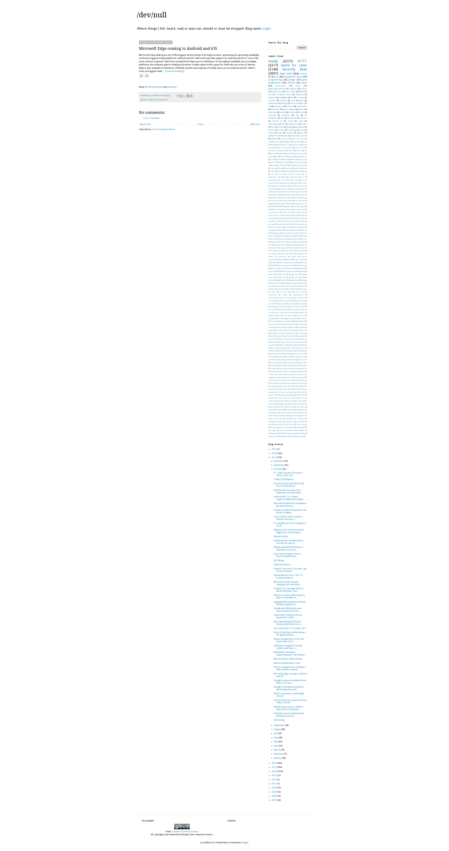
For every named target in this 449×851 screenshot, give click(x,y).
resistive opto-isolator (289, 365)
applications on (284, 192)
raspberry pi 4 (299, 357)
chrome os (277, 121)
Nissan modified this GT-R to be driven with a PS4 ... (289, 640)
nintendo (281, 330)
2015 (274, 767)
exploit (270, 156)
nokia (290, 330)
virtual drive (289, 422)
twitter (270, 416)
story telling (292, 398)
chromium (296, 145)
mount (301, 324)
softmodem (283, 389)
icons (274, 292)
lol (279, 315)
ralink (289, 357)
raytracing (293, 360)
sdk (291, 165)
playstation (282, 351)
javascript (272, 112)
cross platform (298, 227)
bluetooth (292, 118)
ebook (281, 153)
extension (282, 257)
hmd (272, 159)
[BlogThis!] (181, 95)
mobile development (276, 324)
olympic (278, 336)
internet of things (286, 298)
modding (292, 130)
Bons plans (291, 91)
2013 (274, 775)
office (270, 336)
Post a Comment (151, 118)
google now (281, 277)
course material (277, 227)
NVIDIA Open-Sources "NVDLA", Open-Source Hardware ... (289, 708)
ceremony (277, 209)
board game (281, 204)
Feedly (150, 100)
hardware (300, 127)
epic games (272, 254)
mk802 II (301, 321)
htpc (295, 289)
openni (281, 339)
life (292, 97)
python (300, 133)
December (279, 461)
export (270, 257)
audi (277, 195)
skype (305, 380)
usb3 (287, 419)
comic (294, 218)
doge (290, 245)
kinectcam (292, 304)
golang (290, 127)
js (286, 97)
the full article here (154, 87)
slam (273, 383)
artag (295, 192)
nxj (272, 333)
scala (288, 374)
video (280, 171)
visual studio (302, 424)
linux (276, 77)
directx (299, 150)
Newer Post (145, 124)
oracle (300, 339)
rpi (297, 371)
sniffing (304, 383)
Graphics (300, 94)
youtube (300, 436)
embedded (273, 103)
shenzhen (287, 380)
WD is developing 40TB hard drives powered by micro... (288, 622)
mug (287, 327)
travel (302, 413)
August (277, 729)
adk (284, 142)
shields (297, 380)
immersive (272, 295)
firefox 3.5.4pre (299, 260)
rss (269, 374)
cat (269, 209)
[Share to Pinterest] (191, 95)
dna (269, 245)
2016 (274, 763)
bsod (272, 206)
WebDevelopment (276, 89)
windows (286, 115)
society (273, 168)
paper (270, 133)
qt (269, 165)
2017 (274, 457)
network (271, 330)
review (289, 368)
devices (304, 239)
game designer (276, 268)
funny (280, 127)
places (289, 348)
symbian (281, 401)
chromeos (287, 209)
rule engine (278, 374)
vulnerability (289, 427)
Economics (293, 177)
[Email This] (178, 95)
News (301, 91)
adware (295, 183)
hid (303, 286)
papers (283, 342)
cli (296, 212)
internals (271, 298)
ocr (277, 333)
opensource (280, 86)
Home (200, 124)
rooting (273, 371)
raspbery (283, 360)
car (295, 206)
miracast (284, 321)
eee (283, 124)
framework (292, 263)
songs (294, 392)
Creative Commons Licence (185, 831)
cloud (300, 121)
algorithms (275, 186)
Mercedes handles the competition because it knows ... (290, 504)
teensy (273, 407)
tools (294, 413)
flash (275, 263)
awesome (274, 198)
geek (302, 268)
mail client (303, 159)
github (293, 89)
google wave (294, 280)
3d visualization (299, 139)
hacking (278, 286)
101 (273, 174)
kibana (293, 159)
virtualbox (301, 422)
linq (269, 312)
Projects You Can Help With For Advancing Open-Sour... (289, 589)
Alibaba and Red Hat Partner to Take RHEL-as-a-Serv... (288, 548)
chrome (303, 118)
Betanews (172, 87)
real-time (303, 360)
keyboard (282, 304)
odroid (284, 333)
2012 (274, 779)
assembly (296, 142)
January (278, 758)
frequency (303, 263)
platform (271, 351)
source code (272, 395)
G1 (303, 177)
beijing (304, 198)
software (294, 389)
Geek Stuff (158, 100)
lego (279, 309)
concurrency (291, 221)
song (281, 168)
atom (270, 195)
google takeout (281, 280)
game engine (288, 109)
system (300, 401)
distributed (300, 242)
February (278, 754)
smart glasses (292, 383)
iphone (271, 130)
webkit (274, 139)
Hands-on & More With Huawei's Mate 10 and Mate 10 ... (289, 596)
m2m (285, 315)
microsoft (294, 103)
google (291, 80)
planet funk (299, 348)
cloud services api (275, 215)
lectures (271, 309)
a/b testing (285, 180)
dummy (293, 248)
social (297, 386)
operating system (297, 162)
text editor (300, 407)
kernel (283, 112)
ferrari (283, 156)
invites (271, 301)
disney (291, 242)
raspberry (276, 165)
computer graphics (275, 221)
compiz (302, 218)
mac (292, 315)
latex (292, 307)
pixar (280, 133)
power (304, 351)
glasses (302, 271)
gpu (284, 283)
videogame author (275, 422)
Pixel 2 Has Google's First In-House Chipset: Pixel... (287, 555)
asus (305, 142)
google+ (304, 280)
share (278, 380)
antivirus (284, 189)
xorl (286, 436)
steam (280, 398)
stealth (271, 398)
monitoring (291, 324)
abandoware (299, 180)
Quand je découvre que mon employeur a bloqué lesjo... (288, 491)
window (301, 433)
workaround (272, 436)
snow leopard (287, 386)
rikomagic (298, 368)
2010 (274, 787)
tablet (290, 404)
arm (282, 118)
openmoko (272, 339)
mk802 (292, 321)
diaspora (274, 242)
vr (303, 103)
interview (300, 298)
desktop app (281, 239)
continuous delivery (299, 224)
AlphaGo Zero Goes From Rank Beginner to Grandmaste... (289, 531)
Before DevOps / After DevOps (288, 659)
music (298, 86)
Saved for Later (294, 65)
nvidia (304, 330)
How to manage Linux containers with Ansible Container (290, 668)
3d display (283, 174)
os (306, 339)
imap (302, 292)
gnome (271, 274)
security (283, 100)
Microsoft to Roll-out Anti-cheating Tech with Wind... (287, 583)
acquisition (286, 183)
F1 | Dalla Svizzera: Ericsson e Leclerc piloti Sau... (288, 474)
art (289, 142)
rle (306, 368)
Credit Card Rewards (283, 479)
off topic (301, 333)
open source (284, 162)
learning (301, 307)
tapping (304, 404)
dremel (304, 245)
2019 (274, 449)
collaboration (284, 218)
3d (269, 106)
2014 (274, 771)
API (269, 142)
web (293, 100)
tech (294, 136)
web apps (272, 430)
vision (291, 424)
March (277, 750)
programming (275, 80)
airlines (304, 183)
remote (296, 363)
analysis (301, 186)
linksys (301, 309)
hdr (297, 286)
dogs (297, 245)
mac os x (300, 315)
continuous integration (277, 150)
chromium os (299, 209)
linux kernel (280, 312)
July (276, 733)
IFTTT (166, 100)
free (272, 127)
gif (279, 271)
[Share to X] (184, 95)
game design (302, 265)
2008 (274, 796)
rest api (274, 368)
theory (270, 410)
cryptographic (273, 230)
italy (278, 301)
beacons (284, 198)
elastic (288, 153)
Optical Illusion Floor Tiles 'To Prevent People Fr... (288, 576)
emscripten (280, 251)
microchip (281, 318)
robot (285, 165)
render (304, 363)
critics (288, 227)
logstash (271, 315)
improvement (298, 295)
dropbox (283, 248)
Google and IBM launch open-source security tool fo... (288, 609)
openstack (291, 339)
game (291, 156)
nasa (294, 327)
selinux (289, 377)
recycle (273, 363)
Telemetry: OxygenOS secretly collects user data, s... (288, 646)
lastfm (284, 307)
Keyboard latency (282, 564)
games (301, 109)
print (287, 354)
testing (291, 407)
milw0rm (303, 318)
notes (297, 330)
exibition (300, 254)
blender (279, 145)
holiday (271, 289)
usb (280, 419)
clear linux (287, 212)
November (279, 465)
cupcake (288, 230)
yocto (292, 436)
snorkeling (275, 386)
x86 (297, 115)
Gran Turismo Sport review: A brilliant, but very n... (288, 517)
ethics (291, 254)
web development (287, 430)
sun (302, 398)
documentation (280, 245)
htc (290, 289)
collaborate (272, 218)
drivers (274, 248)
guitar (302, 283)
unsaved (272, 115)
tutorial (297, 168)
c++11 (287, 145)
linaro (293, 309)
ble (303, 201)
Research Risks (281, 536)
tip (281, 413)
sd (282, 377)
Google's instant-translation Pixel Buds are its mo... (290, 681)
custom (297, 230)
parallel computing (297, 342)
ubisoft (279, 416)
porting (289, 133)
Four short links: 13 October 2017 (290, 628)
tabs (296, 404)
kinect (281, 130)
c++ (290, 206)
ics (281, 292)
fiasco (288, 260)
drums (273, 153)
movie (301, 112)
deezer (289, 236)
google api (281, 274)
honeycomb (281, 289)
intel (286, 159)
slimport (281, 383)
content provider (283, 224)
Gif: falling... (279, 560)
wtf (281, 436)
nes (302, 130)
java (280, 97)
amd (292, 186)
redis (281, 363)
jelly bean (272, 304)
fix (269, 263)
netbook (301, 327)
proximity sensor (297, 354)
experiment (302, 106)
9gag (283, 177)
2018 (274, 453)
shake (270, 380)
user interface (298, 419)
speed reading (285, 395)
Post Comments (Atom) (163, 129)
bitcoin (285, 201)
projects (272, 100)
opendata (301, 336)
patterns (282, 345)
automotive (302, 195)
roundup (290, 371)
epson (283, 254)
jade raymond (299, 301)
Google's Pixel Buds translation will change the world (289, 688)
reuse (281, 368)
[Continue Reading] (174, 71)
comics (303, 74)
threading (279, 410)
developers (273, 124)
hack (270, 286)
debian (281, 236)
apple (293, 189)
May (276, 741)
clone (302, 212)
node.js (300, 97)
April (276, 746)
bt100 (279, 206)
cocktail (288, 215)
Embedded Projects (293, 77)
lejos (286, 309)
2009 (274, 792)
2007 (274, 800)
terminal (282, 407)
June (276, 737)
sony (302, 392)
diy (306, 150)
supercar (271, 401)
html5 (279, 159)
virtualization (273, 424)
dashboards (275, 233)
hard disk (288, 286)
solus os (285, 392)
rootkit (281, 371)
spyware (289, 168)
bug (285, 206)
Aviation (277, 142)
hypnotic (303, 289)
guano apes (293, 283)
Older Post (255, 124)
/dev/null (152, 15)
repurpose (274, 365)
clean (278, 212)
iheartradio (291, 292)
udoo (305, 168)
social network (301, 165)
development (294, 239)
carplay (302, 206)
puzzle (270, 357)
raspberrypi (272, 360)
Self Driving (279, 720)
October (278, 469)
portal (297, 351)
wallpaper (300, 427)
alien (285, 186)
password (272, 345)
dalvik (304, 230)
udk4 (286, 416)
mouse (271, 327)
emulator (301, 251)
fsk (272, 265)
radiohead (280, 357)
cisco (270, 212)
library (284, 103)
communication (286, 147)
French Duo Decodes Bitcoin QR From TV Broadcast (289, 484)
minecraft (274, 321)
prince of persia (276, 354)
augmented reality (288, 195)
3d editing (296, 174)
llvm (290, 312)
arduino (271, 97)
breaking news (301, 204)
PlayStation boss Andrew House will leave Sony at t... (289, 714)
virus (284, 424)
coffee (302, 215)
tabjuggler (280, 404)
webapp (301, 430)
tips (287, 413)
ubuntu (303, 136)
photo (298, 345)
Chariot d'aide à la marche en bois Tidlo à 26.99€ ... (290, 701)
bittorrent (295, 201)
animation (278, 106)
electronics (293, 124)
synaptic (291, 401)
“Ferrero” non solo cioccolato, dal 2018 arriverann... (290, 570)
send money (299, 377)
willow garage (290, 433)
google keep (293, 274)
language (274, 307)
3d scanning (285, 139)
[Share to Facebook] (188, 95)
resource (303, 365)
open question (289, 336)
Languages (272, 180)
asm (302, 192)
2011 (274, 783)
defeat (297, 236)
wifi (281, 433)
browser (290, 106)
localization (299, 312)
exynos (294, 257)
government (275, 283)
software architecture (277, 136)
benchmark (275, 201)
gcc (297, 268)
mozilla (279, 327)
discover (283, 242)
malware (271, 318)
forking (282, 263)
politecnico (277, 91)
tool (270, 94)
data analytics (295, 233)
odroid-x (292, 333)
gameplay (289, 268)
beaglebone (294, 198)
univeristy (295, 416)
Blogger (245, 842)
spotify (296, 395)
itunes (284, 301)
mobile (292, 112)
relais (288, 363)
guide (298, 156)
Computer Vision (284, 94)
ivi (291, 301)
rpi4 (302, 371)
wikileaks (297, 171)
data (284, 233)
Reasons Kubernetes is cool (287, 663)
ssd (303, 395)
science (296, 374)
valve (273, 171)
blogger (271, 204)
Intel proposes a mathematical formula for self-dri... (288, 541)
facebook (275, 109)
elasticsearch (299, 153)
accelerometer (273, 183)
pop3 (290, 351)
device (291, 150)
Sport (304, 83)
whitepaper (272, 433)
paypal (290, 345)
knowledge (303, 304)
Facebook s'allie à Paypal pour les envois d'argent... (290, 511)
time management (293, 410)
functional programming (285, 265)
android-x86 (272, 189)
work (301, 100)
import (284, 295)
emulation (291, 251)
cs (282, 230)
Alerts (304, 89)
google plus (293, 277)
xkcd (305, 171)
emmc (270, 251)
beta (272, 145)
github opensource (289, 271)
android (291, 83)
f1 (277, 156)
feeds (281, 260)
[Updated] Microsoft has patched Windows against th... (289, 603)
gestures (271, 271)
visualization (276, 427)
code (295, 215)
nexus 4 (274, 162)
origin (266, 28)
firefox (304, 124)
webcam (287, 171)
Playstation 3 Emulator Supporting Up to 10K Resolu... (290, 653)
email (302, 248)
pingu (281, 348)
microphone (292, 318)
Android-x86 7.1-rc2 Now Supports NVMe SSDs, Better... (289, 497)
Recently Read (294, 69)
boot (291, 204)
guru (305, 156)
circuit (290, 121)
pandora (274, 342)
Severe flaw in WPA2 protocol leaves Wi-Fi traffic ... (288, 616)
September (279, 725)
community (299, 147)
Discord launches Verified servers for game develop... (290, 633)
